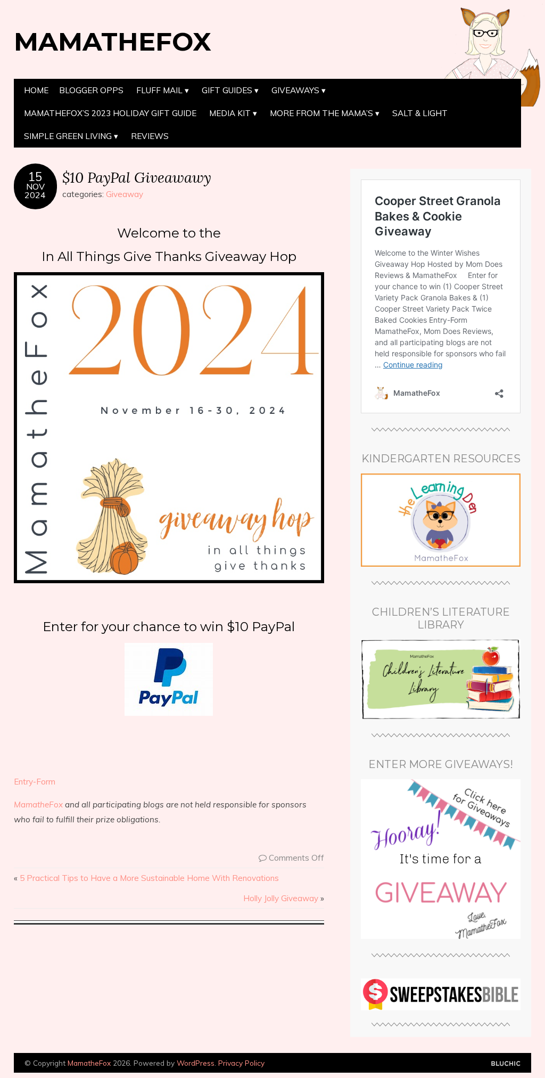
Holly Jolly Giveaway (280, 898)
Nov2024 (35, 190)
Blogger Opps (91, 90)
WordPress (195, 1062)
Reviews (150, 136)
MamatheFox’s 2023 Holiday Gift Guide (110, 113)
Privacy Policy (241, 1062)
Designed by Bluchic (506, 1064)
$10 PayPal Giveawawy (136, 177)
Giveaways (295, 90)
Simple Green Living (68, 136)
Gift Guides (227, 90)
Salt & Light (420, 113)
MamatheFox (112, 41)
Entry (23, 782)
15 (35, 176)
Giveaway (124, 194)
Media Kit (230, 113)
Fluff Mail (159, 90)
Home (36, 90)
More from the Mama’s (321, 113)
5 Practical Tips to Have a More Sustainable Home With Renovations (149, 878)
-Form (44, 782)
